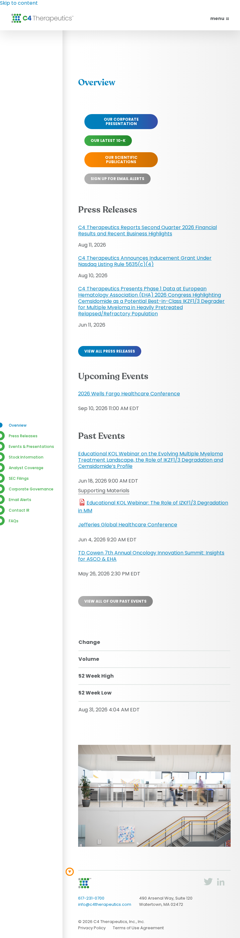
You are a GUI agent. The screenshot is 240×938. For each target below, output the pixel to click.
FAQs (13, 521)
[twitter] (208, 884)
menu (217, 18)
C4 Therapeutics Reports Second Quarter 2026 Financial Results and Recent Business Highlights (147, 230)
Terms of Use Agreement (138, 928)
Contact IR (19, 510)
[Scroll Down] (70, 872)
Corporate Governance (31, 489)
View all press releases (109, 351)
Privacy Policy (92, 928)
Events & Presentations (31, 446)
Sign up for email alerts (117, 178)
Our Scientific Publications (121, 159)
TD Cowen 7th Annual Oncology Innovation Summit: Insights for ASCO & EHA (151, 556)
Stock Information (26, 457)
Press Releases (23, 436)
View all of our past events (115, 601)
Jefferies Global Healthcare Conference (127, 524)
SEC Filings (19, 478)
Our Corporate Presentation (121, 121)
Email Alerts (20, 499)
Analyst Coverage (26, 467)
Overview (18, 425)
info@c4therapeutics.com (104, 904)
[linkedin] (220, 884)
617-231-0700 (91, 898)
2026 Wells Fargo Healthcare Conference (129, 393)
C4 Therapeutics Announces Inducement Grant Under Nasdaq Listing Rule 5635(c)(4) (145, 261)
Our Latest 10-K (108, 140)
